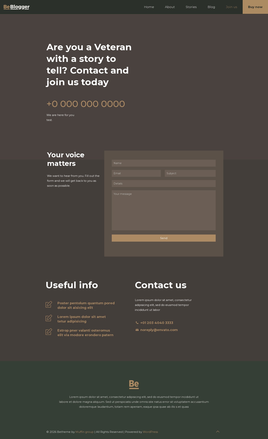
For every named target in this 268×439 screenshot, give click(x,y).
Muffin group (84, 432)
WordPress (150, 432)
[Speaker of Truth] (17, 7)
